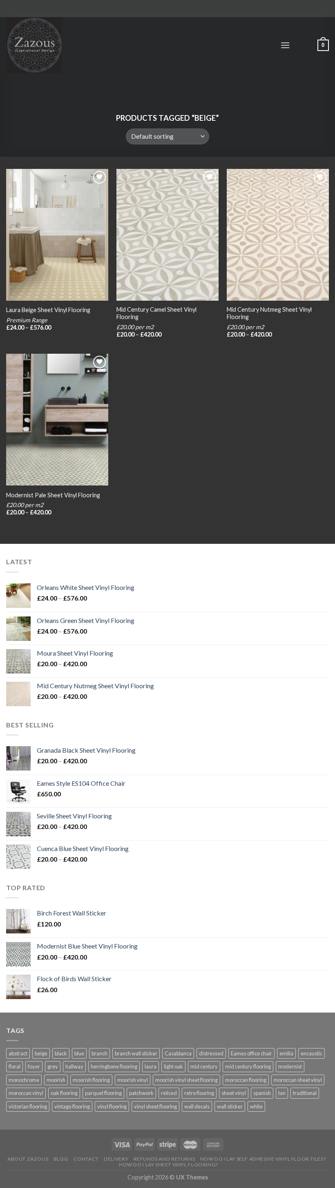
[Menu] (285, 45)
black (61, 1053)
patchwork (141, 1093)
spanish (262, 1093)
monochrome (24, 1080)
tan (282, 1093)
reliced (169, 1093)
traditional (305, 1093)
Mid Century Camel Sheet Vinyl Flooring (156, 313)
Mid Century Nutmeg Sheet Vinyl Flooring (269, 313)
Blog (61, 1159)
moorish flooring (91, 1080)
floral (14, 1066)
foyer (34, 1066)
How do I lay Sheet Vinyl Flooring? (168, 1164)
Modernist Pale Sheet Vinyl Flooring (53, 495)
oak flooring (64, 1093)
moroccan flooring (245, 1080)
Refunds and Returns (164, 1159)
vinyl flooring (112, 1106)
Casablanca (178, 1053)
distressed (211, 1053)
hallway (74, 1066)
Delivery (116, 1159)
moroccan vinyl (26, 1093)
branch (99, 1053)
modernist (290, 1066)
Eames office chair (251, 1053)
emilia (286, 1053)
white (256, 1106)
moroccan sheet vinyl (298, 1080)
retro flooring (199, 1093)
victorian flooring (28, 1106)
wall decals (197, 1106)
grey (52, 1066)
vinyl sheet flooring (155, 1106)
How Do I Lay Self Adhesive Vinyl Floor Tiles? (263, 1159)
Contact (86, 1159)
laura (150, 1066)
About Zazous (27, 1159)
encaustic (311, 1053)
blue (79, 1053)
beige (41, 1053)
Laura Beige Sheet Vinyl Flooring (48, 309)
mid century (204, 1066)
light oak (173, 1066)
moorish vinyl (132, 1080)
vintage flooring (72, 1106)
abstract (18, 1053)
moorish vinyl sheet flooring (186, 1080)
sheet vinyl (233, 1093)
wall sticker (230, 1106)
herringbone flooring (114, 1066)
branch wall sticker (136, 1053)
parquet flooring (103, 1093)
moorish (56, 1080)
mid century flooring (248, 1066)
